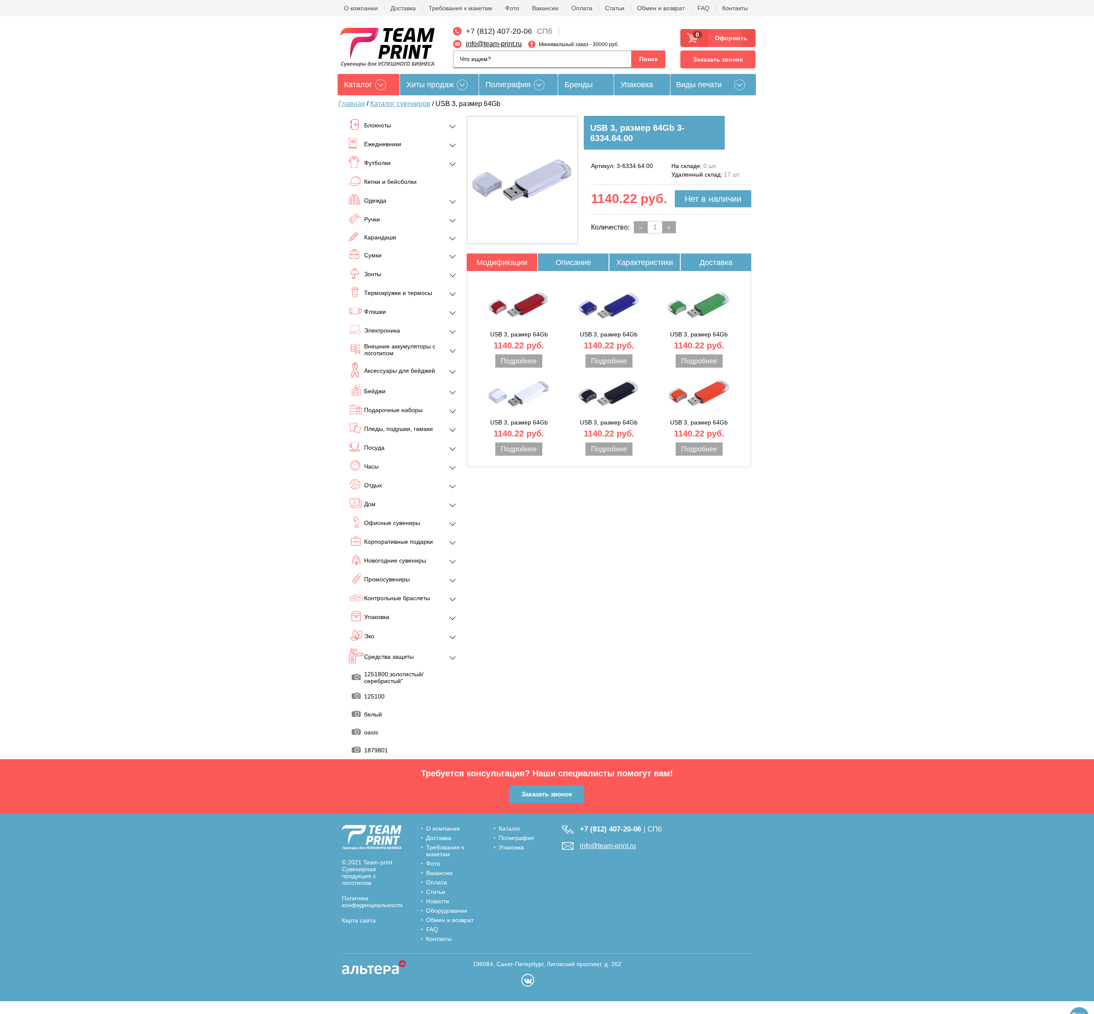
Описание (573, 262)
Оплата (581, 8)
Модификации (501, 262)
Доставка (403, 8)
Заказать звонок (718, 59)
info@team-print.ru (494, 43)
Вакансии (545, 8)
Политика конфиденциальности (372, 901)
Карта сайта (359, 920)
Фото (512, 8)
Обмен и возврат (661, 8)
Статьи (614, 8)
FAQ (703, 8)
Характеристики (644, 262)
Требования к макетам (460, 8)
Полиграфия (508, 84)
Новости (437, 901)
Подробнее (519, 361)
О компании (361, 8)
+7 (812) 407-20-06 (499, 31)
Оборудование (447, 910)
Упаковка (637, 84)
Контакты (735, 8)
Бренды (579, 84)
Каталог (510, 828)
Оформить (728, 38)
